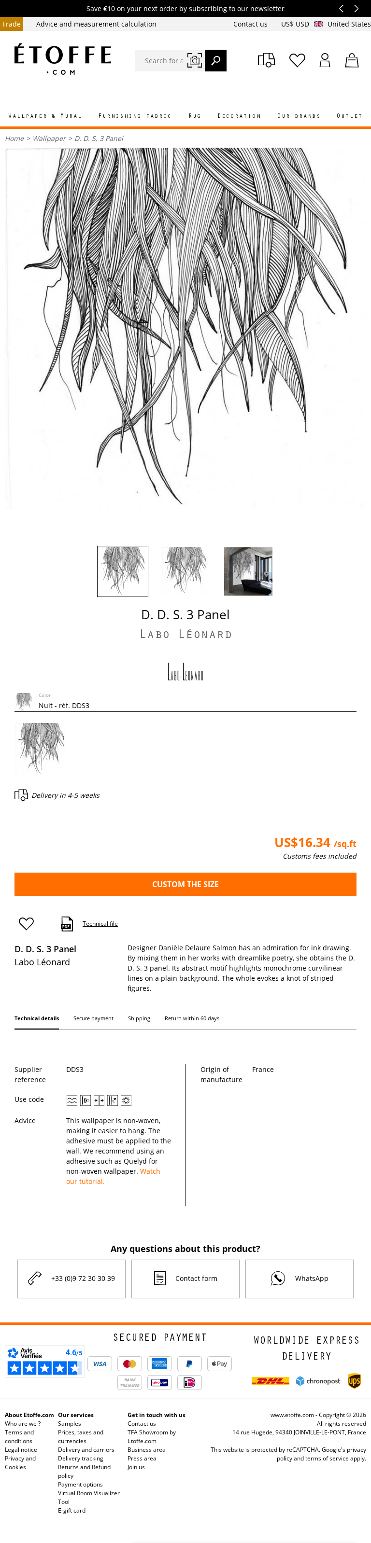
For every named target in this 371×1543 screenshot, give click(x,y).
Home (14, 138)
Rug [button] (194, 116)
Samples (69, 1423)
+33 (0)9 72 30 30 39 (83, 1278)
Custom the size (185, 884)
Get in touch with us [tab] (157, 1415)
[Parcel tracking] (266, 60)
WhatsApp (311, 1278)
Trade (11, 23)
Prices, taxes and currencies (80, 1436)
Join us (136, 1467)
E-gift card (72, 1510)
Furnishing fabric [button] (135, 116)
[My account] (325, 60)
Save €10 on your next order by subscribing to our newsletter (185, 8)
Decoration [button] (239, 116)
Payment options (80, 1484)
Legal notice (21, 1450)
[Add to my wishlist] (30, 924)
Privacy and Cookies (20, 1462)
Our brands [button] (299, 116)
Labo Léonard (185, 636)
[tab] (36, 1020)
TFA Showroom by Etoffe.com (152, 1436)
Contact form (196, 1278)
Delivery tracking (80, 1458)
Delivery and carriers (86, 1450)
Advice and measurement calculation (96, 23)
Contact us (251, 23)
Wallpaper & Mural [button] (45, 116)
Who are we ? (23, 1423)
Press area (142, 1458)
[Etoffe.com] (62, 58)
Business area (147, 1450)
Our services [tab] (76, 1415)
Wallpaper (49, 138)
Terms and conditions (19, 1436)
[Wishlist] (297, 60)
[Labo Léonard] (185, 670)
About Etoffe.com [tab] (29, 1415)
